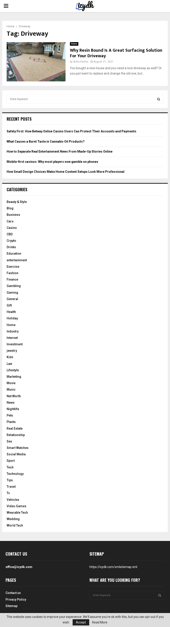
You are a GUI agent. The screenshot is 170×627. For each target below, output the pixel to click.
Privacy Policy (16, 599)
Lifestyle (13, 370)
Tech (10, 467)
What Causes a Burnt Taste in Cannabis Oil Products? (46, 141)
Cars (10, 221)
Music (11, 389)
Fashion (12, 273)
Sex (9, 441)
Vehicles (13, 499)
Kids (10, 357)
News (11, 402)
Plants (11, 422)
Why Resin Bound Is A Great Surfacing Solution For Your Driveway (116, 53)
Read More (99, 622)
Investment (15, 344)
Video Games (16, 506)
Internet (12, 338)
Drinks (11, 247)
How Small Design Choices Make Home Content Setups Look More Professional (65, 171)
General (12, 299)
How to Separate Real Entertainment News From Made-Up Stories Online (59, 151)
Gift (9, 305)
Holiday (12, 318)
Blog (10, 208)
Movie (11, 383)
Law (9, 364)
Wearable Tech (17, 512)
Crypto (11, 240)
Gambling (14, 286)
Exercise (13, 266)
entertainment (17, 260)
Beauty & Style (17, 202)
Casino (12, 228)
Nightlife (13, 409)
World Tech (15, 525)
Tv (8, 493)
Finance (12, 279)
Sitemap (11, 606)
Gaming (12, 292)
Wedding (13, 519)
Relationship (16, 435)
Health (11, 312)
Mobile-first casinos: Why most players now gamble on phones (52, 161)
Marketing (14, 376)
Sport (11, 460)
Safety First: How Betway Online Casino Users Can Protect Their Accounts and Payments (71, 131)
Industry (13, 331)
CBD (10, 234)
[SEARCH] (158, 99)
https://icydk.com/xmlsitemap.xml (113, 567)
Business (13, 214)
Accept (81, 622)
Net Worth (14, 396)
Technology (15, 474)
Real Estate (15, 428)
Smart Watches (18, 448)
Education (14, 253)
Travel (11, 486)
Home (74, 44)
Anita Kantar (80, 61)
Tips (10, 480)
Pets (10, 415)
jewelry (12, 350)
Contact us (13, 593)
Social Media (16, 454)
